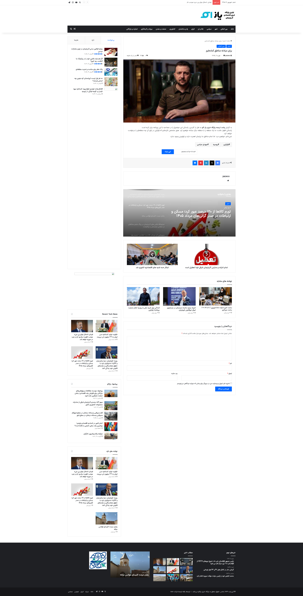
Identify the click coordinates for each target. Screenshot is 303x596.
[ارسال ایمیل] (224, 56)
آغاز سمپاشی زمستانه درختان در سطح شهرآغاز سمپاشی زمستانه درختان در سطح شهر (87, 414)
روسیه (215, 144)
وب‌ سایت (174, 373)
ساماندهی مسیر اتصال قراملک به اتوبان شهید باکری (132, 573)
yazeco (227, 56)
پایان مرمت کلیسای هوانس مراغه (207, 212)
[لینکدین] (206, 163)
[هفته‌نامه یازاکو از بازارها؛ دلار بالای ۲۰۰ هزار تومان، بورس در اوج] (186, 561)
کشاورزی (172, 29)
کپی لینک (168, 151)
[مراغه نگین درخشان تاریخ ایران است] (186, 577)
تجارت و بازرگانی (132, 29)
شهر (216, 29)
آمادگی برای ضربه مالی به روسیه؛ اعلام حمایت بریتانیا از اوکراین (144, 309)
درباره (87, 592)
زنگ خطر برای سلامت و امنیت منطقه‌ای (89, 69)
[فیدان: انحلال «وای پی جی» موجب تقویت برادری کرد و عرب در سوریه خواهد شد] (82, 326)
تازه (93, 40)
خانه (232, 29)
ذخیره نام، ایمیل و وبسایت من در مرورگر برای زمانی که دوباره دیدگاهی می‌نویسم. (203, 383)
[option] (179, 213)
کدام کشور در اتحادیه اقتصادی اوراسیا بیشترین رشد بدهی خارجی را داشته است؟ (89, 424)
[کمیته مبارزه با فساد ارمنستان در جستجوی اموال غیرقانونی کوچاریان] (179, 296)
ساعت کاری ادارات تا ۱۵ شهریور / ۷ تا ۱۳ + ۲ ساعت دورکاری (217, 309)
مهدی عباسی (202, 144)
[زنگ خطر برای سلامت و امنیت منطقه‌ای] (110, 72)
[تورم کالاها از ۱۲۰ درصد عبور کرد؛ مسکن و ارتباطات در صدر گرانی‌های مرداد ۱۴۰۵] (82, 352)
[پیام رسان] (195, 163)
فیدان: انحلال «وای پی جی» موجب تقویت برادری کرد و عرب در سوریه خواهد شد (185, 2)
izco (171, 592)
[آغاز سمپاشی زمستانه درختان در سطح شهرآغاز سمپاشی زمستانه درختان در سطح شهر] (110, 416)
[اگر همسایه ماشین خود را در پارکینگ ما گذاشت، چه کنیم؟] (110, 62)
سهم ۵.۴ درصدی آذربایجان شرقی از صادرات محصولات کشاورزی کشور (88, 403)
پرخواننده (111, 40)
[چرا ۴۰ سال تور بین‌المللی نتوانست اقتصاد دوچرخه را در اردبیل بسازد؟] (173, 577)
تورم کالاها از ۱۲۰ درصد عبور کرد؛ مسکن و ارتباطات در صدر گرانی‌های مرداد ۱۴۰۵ (82, 363)
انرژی (193, 29)
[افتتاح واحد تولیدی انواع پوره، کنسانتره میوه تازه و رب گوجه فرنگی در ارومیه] (110, 176)
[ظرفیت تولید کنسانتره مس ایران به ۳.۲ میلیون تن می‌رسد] (106, 326)
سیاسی (209, 29)
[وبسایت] (228, 180)
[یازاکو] (218, 15)
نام (230, 363)
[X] (212, 163)
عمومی (76, 592)
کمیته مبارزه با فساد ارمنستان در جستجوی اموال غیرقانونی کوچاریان (181, 309)
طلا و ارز (200, 29)
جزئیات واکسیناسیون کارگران (93, 434)
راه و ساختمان (183, 29)
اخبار (224, 41)
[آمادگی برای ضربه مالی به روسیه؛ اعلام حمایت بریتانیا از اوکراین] (143, 296)
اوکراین (226, 144)
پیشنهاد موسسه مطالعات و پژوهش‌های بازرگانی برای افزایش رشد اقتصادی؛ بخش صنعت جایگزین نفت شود (89, 393)
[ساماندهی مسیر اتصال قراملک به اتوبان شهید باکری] (159, 577)
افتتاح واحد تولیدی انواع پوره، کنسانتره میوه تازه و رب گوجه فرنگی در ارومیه (88, 90)
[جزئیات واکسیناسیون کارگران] (110, 436)
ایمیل (229, 373)
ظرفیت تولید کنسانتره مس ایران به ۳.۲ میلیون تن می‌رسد (107, 335)
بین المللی (224, 29)
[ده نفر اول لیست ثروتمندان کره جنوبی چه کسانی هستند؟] (110, 81)
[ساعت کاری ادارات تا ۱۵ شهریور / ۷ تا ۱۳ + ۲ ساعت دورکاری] (215, 296)
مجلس (70, 592)
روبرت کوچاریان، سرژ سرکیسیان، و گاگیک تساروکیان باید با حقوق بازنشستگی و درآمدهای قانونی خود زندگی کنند (106, 365)
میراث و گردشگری (146, 29)
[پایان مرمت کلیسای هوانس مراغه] (106, 518)
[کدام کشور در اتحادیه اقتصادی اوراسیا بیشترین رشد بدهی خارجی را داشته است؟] (110, 426)
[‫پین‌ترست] (200, 163)
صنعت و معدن (161, 29)
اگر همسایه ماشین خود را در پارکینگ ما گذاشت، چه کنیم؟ (89, 60)
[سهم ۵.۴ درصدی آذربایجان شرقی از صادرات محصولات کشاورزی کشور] (110, 405)
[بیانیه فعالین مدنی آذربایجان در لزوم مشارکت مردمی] (110, 52)
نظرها (76, 40)
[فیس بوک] (217, 163)
